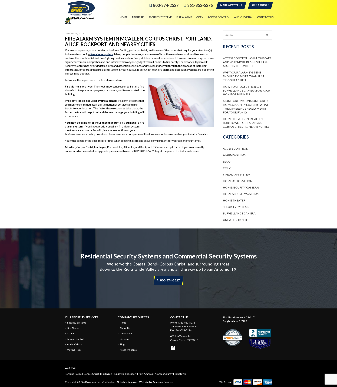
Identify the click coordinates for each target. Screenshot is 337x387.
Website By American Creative (156, 382)
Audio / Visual (74, 344)
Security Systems (236, 206)
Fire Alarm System (236, 174)
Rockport (131, 373)
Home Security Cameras (241, 187)
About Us (125, 328)
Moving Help (74, 349)
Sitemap (124, 338)
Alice (79, 373)
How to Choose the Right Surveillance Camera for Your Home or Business (246, 90)
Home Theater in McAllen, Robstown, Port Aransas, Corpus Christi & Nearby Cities (246, 122)
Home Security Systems (241, 194)
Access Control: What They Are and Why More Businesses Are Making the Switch (247, 62)
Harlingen (106, 373)
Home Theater (234, 200)
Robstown (180, 373)
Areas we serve (128, 349)
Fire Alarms (73, 328)
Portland (69, 373)
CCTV (227, 168)
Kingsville (119, 373)
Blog (226, 161)
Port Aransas (145, 373)
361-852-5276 (200, 5)
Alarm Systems (234, 155)
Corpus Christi (92, 373)
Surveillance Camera (239, 213)
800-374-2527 (166, 5)
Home (123, 322)
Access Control (235, 148)
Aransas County (164, 373)
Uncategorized (235, 219)
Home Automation (237, 181)
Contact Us (126, 333)
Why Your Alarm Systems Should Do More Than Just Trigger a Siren (244, 76)
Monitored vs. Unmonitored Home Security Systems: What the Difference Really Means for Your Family (246, 106)
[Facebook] (173, 348)
